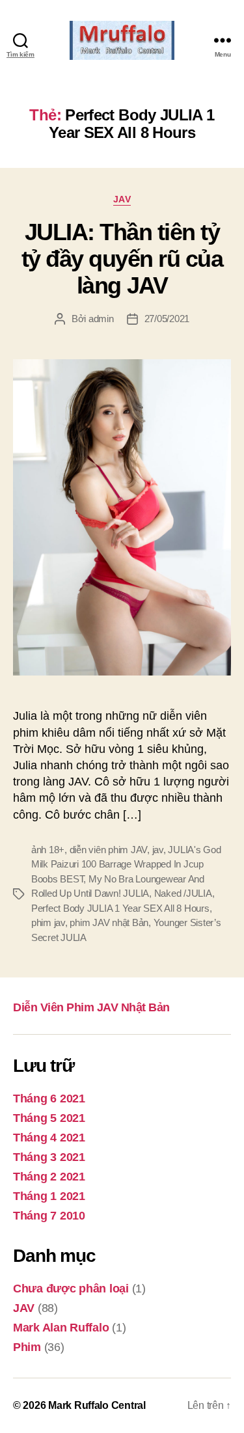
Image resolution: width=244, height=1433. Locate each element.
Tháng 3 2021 (49, 1157)
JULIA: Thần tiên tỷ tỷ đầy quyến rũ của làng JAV (122, 259)
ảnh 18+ (47, 849)
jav (157, 849)
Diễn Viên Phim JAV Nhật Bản (91, 1007)
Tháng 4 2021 (49, 1137)
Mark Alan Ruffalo (61, 1327)
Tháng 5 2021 (49, 1118)
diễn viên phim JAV (108, 849)
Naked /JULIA (183, 893)
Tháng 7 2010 (49, 1215)
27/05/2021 (166, 318)
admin (101, 318)
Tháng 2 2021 (49, 1176)
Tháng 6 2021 (49, 1098)
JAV (122, 199)
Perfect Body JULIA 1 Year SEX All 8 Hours (120, 908)
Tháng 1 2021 (49, 1196)
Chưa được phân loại (71, 1288)
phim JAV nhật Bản (109, 922)
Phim (27, 1347)
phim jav (48, 922)
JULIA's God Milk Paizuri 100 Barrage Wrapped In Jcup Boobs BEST (126, 864)
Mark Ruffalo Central (97, 1405)
